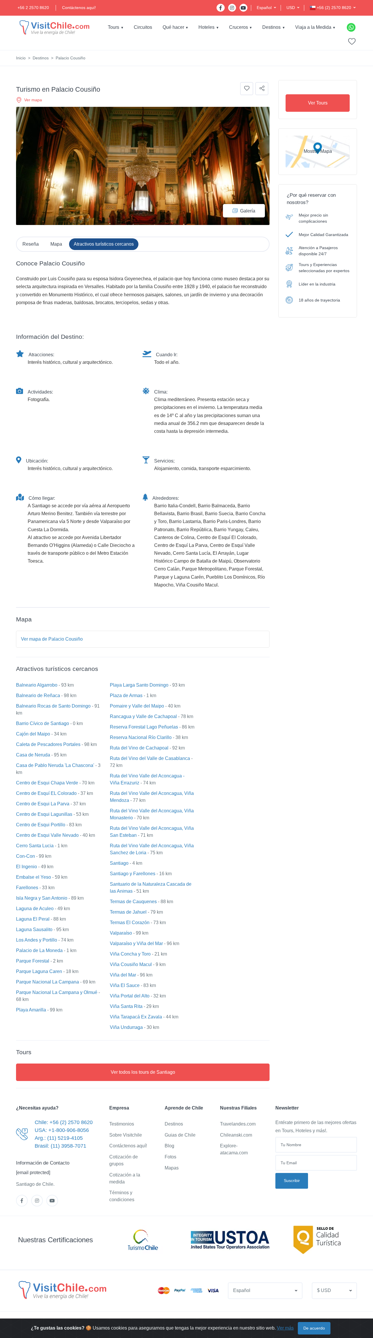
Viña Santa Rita (126, 1006)
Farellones (27, 887)
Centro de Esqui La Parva (42, 803)
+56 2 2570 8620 (33, 7)
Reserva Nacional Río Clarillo (141, 737)
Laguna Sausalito (34, 929)
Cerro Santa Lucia (35, 845)
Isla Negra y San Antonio (41, 898)
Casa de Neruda (33, 754)
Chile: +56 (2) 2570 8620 (64, 1122)
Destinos (271, 27)
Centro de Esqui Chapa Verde (47, 782)
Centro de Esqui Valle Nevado (47, 835)
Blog (169, 1145)
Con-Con (25, 856)
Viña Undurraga (126, 1027)
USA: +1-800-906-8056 (62, 1130)
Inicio (21, 58)
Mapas (172, 1167)
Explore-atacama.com (234, 1149)
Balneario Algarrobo (36, 685)
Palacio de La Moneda (39, 950)
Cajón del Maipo (33, 733)
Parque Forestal (32, 960)
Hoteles (206, 27)
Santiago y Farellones (132, 873)
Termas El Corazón (129, 922)
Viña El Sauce (125, 985)
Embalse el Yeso (33, 877)
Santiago (119, 863)
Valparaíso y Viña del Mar (136, 943)
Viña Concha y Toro (130, 953)
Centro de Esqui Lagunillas (44, 814)
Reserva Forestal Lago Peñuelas (144, 726)
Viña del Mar (123, 974)
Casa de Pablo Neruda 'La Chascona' (55, 765)
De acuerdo (314, 1328)
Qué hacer (173, 27)
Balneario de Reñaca (38, 695)
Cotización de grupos (123, 1160)
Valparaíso (121, 933)
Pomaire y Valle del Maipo (137, 705)
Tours (113, 27)
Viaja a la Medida (313, 27)
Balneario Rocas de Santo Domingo (53, 705)
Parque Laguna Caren (39, 971)
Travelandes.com (238, 1123)
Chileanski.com (236, 1135)
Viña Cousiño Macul (131, 964)
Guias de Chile (180, 1135)
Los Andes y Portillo (36, 940)
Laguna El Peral (33, 919)
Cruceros (238, 27)
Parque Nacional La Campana (47, 981)
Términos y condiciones (121, 1196)
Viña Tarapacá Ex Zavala (136, 1016)
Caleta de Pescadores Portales (48, 744)
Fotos (170, 1156)
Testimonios (121, 1123)
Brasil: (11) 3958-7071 (60, 1146)
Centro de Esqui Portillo (40, 824)
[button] (266, 7)
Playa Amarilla (31, 1009)
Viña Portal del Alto (129, 995)
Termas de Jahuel (128, 912)
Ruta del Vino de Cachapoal (139, 747)
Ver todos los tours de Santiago (143, 1072)
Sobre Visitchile (125, 1135)
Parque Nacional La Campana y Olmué (56, 992)
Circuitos (143, 27)
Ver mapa (33, 100)
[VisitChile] (53, 27)
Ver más (285, 1327)
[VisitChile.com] (62, 1289)
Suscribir (292, 1180)
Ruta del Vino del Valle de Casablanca (150, 758)
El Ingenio (26, 866)
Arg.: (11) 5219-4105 (59, 1138)
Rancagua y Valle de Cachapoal (143, 716)
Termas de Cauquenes (133, 901)
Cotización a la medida (124, 1178)
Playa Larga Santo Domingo (139, 685)
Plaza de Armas (126, 695)
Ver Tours (318, 102)
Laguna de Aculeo (35, 908)
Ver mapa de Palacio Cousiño (52, 639)
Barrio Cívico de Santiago (42, 723)
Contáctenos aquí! (79, 7)
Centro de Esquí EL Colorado (46, 793)
